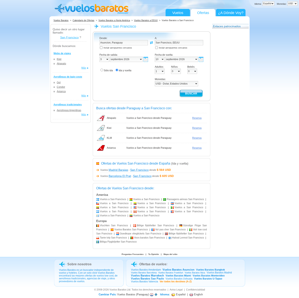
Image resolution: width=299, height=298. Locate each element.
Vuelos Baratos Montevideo (209, 275)
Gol (59, 82)
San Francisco (69, 37)
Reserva (197, 118)
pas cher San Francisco (170, 229)
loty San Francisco (113, 237)
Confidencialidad (195, 289)
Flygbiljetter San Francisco (118, 241)
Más (83, 67)
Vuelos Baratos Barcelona (144, 272)
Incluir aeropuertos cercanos (118, 48)
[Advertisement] (228, 92)
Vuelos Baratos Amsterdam (146, 269)
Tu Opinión (153, 254)
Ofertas (203, 13)
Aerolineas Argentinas (69, 110)
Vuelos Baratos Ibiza (195, 272)
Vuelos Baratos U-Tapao (208, 278)
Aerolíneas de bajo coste (67, 76)
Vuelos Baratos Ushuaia (179, 278)
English (198, 294)
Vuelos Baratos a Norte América (114, 20)
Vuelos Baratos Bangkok (210, 269)
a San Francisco (113, 199)
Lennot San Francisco (188, 237)
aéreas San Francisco (185, 199)
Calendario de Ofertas (83, 20)
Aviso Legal (176, 289)
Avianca (61, 91)
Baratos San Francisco (131, 229)
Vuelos (177, 13)
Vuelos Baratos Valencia (144, 281)
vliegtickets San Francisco (140, 233)
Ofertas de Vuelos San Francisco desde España (135, 163)
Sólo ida (108, 70)
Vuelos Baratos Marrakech (147, 275)
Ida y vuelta (125, 70)
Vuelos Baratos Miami (178, 275)
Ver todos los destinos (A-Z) (176, 281)
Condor (61, 87)
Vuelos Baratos (61, 20)
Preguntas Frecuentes (133, 254)
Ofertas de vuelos (152, 264)
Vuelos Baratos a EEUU (146, 20)
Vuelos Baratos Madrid (219, 272)
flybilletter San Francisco (155, 225)
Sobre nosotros (79, 264)
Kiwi (59, 59)
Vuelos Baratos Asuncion (178, 269)
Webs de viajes (62, 53)
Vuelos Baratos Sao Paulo (147, 278)
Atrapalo (61, 63)
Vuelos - (124, 170)
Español (180, 294)
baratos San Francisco (149, 237)
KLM (109, 138)
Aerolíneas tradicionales (67, 104)
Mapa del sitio (170, 254)
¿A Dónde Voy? (230, 13)
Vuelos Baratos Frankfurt (170, 272)
